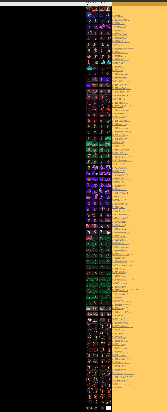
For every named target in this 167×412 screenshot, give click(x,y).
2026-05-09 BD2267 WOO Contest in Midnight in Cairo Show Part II (120, 91)
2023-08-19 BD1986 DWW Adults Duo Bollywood (118, 308)
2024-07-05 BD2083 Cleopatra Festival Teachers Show (118, 137)
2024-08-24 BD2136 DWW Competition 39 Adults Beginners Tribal (120, 58)
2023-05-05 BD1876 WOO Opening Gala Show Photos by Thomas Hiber (120, 349)
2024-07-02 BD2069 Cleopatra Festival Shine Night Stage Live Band (120, 293)
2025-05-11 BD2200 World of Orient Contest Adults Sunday (119, 84)
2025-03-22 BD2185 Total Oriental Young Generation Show (119, 37)
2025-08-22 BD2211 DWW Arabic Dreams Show (118, 194)
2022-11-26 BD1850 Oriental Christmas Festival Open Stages (119, 337)
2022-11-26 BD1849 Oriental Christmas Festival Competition (119, 381)
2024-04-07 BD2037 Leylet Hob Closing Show (117, 378)
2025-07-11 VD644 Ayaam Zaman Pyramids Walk (118, 52)
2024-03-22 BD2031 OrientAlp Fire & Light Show (118, 69)
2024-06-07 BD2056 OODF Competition (117, 354)
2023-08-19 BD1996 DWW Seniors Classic (117, 387)
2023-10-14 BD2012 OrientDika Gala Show (117, 169)
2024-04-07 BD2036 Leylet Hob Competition (117, 200)
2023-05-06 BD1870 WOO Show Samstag (117, 319)
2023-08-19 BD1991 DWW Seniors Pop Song (117, 309)
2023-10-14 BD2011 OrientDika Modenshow (117, 98)
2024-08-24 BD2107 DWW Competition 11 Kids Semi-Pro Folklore (120, 154)
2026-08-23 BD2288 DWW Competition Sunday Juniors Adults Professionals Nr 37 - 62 (122, 48)
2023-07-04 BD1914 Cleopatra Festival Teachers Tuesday (119, 32)
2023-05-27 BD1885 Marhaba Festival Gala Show (118, 227)
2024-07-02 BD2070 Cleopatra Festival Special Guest (118, 29)
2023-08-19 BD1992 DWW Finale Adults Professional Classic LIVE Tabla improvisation (122, 335)
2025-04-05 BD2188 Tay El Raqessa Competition (118, 186)
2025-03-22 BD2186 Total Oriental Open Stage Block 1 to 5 (119, 370)
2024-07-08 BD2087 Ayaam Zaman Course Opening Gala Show (119, 38)
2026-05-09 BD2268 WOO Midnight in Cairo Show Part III (119, 162)
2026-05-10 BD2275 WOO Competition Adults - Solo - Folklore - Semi (120, 20)
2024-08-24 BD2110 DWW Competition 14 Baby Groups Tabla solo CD (120, 72)
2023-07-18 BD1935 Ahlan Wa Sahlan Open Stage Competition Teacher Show (121, 179)
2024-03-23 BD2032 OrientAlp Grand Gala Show (118, 175)
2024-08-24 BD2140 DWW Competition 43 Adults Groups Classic (120, 150)
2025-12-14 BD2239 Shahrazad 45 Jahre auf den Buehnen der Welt (120, 217)
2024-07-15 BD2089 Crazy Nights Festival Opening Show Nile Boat (120, 151)
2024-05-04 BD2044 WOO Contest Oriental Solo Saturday (119, 195)
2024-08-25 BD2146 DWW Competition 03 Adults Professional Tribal (120, 267)
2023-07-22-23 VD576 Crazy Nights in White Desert (118, 136)
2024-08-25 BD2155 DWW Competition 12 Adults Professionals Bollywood (121, 121)
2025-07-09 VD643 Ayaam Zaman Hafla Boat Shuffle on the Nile (120, 163)
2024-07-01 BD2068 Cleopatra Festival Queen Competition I (119, 122)
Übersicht (87, 5)
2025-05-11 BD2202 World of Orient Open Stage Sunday (119, 176)
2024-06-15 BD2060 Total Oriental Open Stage (117, 119)
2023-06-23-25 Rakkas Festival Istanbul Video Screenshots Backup (120, 238)
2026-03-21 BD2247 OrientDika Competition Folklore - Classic (119, 100)
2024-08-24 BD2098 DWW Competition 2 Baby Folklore (119, 257)
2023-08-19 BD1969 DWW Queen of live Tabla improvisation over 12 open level (121, 187)
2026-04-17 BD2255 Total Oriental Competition (118, 112)
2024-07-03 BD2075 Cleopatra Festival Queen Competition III (119, 299)
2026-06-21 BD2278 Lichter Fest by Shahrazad (117, 107)
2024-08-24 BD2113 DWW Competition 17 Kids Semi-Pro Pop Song (120, 290)
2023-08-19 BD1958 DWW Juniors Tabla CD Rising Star (119, 185)
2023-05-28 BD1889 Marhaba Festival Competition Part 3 (119, 385)
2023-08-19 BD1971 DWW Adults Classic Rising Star (118, 359)
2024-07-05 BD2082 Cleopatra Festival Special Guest (118, 208)
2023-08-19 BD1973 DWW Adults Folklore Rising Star (118, 276)
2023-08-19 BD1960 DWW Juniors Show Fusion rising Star (119, 369)
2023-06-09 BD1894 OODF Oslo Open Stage (117, 196)
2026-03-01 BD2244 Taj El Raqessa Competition (118, 357)
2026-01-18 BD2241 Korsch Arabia (116, 171)
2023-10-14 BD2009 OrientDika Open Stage (117, 104)
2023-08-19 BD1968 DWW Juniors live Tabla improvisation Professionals (121, 184)
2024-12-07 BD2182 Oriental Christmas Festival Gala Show (119, 316)
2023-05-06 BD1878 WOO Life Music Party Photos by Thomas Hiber (120, 149)
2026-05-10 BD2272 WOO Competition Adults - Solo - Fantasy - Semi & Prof (121, 105)
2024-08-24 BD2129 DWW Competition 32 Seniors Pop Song (119, 348)
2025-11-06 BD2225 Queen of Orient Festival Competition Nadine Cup (120, 330)
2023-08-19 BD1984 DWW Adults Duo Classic (117, 315)
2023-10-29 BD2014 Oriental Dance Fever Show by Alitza (119, 209)
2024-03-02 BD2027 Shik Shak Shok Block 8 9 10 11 (118, 277)
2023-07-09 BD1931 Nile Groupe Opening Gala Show (118, 164)
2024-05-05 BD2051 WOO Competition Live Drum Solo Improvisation (120, 323)
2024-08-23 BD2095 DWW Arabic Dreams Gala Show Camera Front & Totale (121, 42)
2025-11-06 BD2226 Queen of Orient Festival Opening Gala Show (120, 166)
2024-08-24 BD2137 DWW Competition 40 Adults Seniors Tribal (120, 144)
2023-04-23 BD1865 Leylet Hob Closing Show (117, 59)
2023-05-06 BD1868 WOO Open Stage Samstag (118, 201)
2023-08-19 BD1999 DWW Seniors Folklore (117, 146)
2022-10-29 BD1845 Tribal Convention (117, 123)
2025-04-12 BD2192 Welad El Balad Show (117, 268)
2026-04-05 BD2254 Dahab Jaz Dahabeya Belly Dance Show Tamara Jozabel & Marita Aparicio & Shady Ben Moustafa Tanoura (127, 249)
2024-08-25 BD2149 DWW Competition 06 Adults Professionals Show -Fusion (121, 33)
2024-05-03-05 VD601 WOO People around (117, 143)
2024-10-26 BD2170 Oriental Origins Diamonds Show (118, 350)
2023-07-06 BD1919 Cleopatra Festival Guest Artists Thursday (119, 34)
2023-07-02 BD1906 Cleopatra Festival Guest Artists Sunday (119, 19)
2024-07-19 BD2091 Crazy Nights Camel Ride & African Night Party (120, 174)
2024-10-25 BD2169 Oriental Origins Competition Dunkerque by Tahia (120, 229)
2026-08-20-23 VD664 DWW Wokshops (117, 85)
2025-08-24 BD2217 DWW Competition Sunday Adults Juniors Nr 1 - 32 (121, 363)
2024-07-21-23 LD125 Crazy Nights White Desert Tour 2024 (119, 223)
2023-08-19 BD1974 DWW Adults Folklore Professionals (119, 26)
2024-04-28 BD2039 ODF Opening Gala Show (117, 317)
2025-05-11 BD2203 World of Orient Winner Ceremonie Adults (119, 120)
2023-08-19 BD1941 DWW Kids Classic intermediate (118, 142)
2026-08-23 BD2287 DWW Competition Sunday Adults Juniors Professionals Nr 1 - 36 (122, 215)
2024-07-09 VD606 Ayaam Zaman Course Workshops (118, 380)
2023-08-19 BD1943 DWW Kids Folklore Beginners (118, 234)
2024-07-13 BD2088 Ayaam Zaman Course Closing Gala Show (119, 339)
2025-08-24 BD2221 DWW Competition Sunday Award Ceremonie (120, 295)
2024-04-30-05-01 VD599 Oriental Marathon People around (119, 371)
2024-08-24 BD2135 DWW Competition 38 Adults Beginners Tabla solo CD (121, 90)
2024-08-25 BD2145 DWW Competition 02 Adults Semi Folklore (120, 367)
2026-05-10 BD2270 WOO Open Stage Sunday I (118, 79)
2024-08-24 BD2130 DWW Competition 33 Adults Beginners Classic (120, 302)
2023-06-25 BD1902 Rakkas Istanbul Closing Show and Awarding (120, 334)
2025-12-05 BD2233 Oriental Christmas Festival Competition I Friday (120, 346)
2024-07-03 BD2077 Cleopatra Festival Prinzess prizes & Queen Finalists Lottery (121, 81)
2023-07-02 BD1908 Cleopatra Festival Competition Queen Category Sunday (121, 285)
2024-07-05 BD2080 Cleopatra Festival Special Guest (118, 109)
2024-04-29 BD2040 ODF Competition (117, 111)
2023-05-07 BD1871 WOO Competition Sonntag (118, 332)
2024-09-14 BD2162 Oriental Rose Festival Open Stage (118, 252)
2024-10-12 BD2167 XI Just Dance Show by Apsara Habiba (119, 127)
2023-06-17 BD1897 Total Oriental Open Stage (117, 16)
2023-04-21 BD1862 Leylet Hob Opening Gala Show (118, 102)
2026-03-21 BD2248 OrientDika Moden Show (117, 284)
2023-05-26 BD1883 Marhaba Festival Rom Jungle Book (119, 253)
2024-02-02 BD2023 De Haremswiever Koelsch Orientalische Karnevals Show (121, 173)
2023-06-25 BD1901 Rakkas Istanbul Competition (118, 248)
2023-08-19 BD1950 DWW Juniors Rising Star (117, 340)
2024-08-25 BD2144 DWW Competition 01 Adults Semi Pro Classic (120, 250)
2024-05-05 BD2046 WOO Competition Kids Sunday (118, 294)
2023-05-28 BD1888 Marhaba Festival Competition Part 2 (119, 251)
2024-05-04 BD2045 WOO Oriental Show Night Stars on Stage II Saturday (121, 61)
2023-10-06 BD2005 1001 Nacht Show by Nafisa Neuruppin (119, 152)
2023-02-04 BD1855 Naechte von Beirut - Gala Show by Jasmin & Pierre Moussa (121, 115)
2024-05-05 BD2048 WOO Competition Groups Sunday (119, 92)
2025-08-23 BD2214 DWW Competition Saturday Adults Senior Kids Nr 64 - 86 (121, 232)
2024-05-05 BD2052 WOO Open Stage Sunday (117, 256)
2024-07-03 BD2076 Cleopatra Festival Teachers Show (118, 99)
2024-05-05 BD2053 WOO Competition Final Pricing (118, 325)
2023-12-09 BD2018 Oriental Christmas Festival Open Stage (119, 160)
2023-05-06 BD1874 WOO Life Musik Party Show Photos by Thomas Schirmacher (122, 301)
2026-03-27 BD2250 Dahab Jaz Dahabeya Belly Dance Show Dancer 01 (120, 255)
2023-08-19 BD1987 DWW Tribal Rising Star (117, 180)
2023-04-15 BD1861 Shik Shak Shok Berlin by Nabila (118, 80)
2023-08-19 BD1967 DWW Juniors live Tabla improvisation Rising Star (120, 213)
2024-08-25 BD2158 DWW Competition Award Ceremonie (119, 275)
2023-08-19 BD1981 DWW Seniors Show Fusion (118, 351)
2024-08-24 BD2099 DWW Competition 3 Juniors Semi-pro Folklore (120, 135)
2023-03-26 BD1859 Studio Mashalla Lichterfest (118, 266)
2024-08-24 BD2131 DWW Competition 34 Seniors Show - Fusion (120, 148)
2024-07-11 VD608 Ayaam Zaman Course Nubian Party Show (119, 372)
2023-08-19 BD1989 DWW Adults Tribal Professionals (118, 198)
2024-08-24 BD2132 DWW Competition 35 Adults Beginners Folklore (120, 60)
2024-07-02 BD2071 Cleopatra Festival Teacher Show (118, 64)
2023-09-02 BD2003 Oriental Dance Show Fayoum (118, 126)
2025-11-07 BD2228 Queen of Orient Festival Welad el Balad (119, 280)
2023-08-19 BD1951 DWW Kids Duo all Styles (117, 297)
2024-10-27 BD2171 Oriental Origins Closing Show (118, 271)
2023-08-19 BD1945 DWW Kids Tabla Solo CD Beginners (119, 237)
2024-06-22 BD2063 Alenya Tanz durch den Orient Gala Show (119, 292)
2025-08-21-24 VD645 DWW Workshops (117, 55)
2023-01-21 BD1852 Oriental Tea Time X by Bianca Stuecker (119, 326)
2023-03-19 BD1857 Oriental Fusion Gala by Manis (118, 172)
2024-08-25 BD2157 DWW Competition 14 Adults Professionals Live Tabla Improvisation (123, 261)
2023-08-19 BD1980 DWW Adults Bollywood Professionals (119, 182)
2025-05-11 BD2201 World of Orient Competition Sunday (119, 212)
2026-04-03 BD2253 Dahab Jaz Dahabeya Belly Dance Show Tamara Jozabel (121, 87)
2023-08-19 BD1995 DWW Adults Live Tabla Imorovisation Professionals (121, 313)
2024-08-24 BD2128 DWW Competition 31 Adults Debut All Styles (120, 74)
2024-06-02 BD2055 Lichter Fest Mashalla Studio (118, 93)
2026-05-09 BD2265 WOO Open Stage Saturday (118, 22)
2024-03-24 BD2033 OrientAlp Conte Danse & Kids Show (119, 56)
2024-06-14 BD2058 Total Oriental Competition (118, 239)
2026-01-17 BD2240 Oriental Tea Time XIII (117, 242)
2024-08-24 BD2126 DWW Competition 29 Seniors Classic (119, 228)
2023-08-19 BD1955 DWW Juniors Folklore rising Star (118, 17)
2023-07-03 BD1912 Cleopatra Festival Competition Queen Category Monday (121, 46)
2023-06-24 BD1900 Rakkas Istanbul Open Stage (118, 383)
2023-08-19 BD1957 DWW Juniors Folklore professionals (119, 362)
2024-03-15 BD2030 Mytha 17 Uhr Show (117, 159)
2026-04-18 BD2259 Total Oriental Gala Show (117, 300)
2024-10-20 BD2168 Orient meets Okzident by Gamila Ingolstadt (120, 341)
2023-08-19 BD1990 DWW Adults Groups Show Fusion (118, 101)
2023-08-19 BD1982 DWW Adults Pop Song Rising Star (119, 15)
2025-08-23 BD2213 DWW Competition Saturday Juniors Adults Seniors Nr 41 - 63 (122, 161)
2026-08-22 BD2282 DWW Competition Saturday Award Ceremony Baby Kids (121, 132)
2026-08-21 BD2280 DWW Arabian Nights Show (118, 30)
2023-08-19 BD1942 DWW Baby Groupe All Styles (118, 189)
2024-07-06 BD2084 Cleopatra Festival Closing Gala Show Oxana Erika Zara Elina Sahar (122, 386)
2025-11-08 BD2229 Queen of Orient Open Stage (118, 75)
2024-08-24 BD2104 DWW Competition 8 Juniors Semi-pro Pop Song (120, 129)
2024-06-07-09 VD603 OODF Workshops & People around (119, 240)
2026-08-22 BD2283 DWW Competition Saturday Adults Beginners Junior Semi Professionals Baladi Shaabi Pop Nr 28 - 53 (126, 289)
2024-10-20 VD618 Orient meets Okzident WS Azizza (118, 133)
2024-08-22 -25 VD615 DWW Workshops (117, 373)
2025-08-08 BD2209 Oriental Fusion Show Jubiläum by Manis (119, 231)
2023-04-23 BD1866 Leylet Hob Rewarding (117, 178)
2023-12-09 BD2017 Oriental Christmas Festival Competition (119, 214)
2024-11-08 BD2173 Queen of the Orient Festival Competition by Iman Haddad (121, 156)
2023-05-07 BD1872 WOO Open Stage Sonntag (118, 165)
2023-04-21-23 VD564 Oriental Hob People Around (118, 273)
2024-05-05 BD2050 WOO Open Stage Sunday (117, 36)
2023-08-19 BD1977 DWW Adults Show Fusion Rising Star (119, 23)
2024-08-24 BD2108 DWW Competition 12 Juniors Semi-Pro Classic (120, 110)
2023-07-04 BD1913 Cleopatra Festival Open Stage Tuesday (119, 39)
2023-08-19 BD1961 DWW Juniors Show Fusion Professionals (119, 356)
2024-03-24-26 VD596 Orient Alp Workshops (117, 207)
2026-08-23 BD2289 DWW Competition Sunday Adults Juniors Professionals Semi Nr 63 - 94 (123, 374)
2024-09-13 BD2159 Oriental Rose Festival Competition (119, 274)
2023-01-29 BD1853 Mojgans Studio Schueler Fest (118, 226)
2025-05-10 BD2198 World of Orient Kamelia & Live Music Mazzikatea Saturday (122, 358)
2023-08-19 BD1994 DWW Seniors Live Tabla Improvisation (119, 145)
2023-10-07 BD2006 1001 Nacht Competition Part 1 (118, 260)
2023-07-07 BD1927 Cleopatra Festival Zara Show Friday (119, 222)
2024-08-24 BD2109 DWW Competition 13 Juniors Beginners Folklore (120, 230)
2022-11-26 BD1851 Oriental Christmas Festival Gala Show (119, 306)
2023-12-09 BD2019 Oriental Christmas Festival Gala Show (119, 224)
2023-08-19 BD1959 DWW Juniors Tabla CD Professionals (119, 139)
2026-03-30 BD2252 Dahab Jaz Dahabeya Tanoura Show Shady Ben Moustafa (121, 318)
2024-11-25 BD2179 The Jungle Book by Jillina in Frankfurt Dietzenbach (121, 384)
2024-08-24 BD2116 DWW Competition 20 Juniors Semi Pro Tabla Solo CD (121, 47)
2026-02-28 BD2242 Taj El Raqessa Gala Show (117, 130)
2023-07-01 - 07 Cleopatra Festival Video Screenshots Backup (119, 190)
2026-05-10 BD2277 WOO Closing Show (117, 73)
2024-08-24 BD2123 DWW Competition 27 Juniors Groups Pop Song (120, 247)
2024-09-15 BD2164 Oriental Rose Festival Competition (119, 365)
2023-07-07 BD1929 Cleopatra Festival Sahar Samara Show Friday (120, 202)
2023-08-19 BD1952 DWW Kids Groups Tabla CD (118, 364)
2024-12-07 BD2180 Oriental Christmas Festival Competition (119, 272)
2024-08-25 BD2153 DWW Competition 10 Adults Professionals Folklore (121, 304)
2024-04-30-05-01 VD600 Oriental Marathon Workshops (119, 278)
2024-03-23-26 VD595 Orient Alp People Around (118, 108)
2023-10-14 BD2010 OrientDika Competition (117, 25)
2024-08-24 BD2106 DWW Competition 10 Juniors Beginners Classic (120, 320)
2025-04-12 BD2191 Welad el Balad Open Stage (118, 54)
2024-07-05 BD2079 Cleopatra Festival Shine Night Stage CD (119, 157)
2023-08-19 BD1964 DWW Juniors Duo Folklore (118, 68)
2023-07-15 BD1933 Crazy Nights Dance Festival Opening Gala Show (120, 70)
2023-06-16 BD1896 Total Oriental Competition (118, 366)
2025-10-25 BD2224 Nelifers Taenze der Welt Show (118, 24)
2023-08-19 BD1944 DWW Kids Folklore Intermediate (118, 347)
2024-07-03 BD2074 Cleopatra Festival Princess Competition (119, 35)
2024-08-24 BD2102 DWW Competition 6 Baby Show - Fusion (119, 283)
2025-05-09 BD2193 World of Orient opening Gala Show (119, 153)
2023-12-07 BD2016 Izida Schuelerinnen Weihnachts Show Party (120, 95)
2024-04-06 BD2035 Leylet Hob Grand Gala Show (118, 140)
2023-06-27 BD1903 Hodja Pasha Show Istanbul (118, 206)
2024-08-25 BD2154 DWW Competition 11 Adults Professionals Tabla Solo (121, 360)
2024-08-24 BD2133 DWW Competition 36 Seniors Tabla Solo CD (120, 263)
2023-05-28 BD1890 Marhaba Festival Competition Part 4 (119, 344)
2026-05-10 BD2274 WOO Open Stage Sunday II (118, 345)
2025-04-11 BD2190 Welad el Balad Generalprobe (118, 67)
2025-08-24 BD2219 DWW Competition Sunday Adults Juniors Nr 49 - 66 (121, 103)
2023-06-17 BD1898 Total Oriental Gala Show (117, 71)
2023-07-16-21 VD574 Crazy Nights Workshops (118, 241)
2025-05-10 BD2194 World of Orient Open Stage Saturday (119, 236)
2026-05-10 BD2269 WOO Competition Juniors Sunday (119, 287)
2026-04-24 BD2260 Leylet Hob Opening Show (118, 18)
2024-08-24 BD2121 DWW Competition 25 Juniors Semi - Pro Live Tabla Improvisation (122, 327)
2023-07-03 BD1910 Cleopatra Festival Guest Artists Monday (119, 141)
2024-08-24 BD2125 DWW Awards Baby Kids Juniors (118, 321)
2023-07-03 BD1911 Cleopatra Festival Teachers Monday (119, 167)
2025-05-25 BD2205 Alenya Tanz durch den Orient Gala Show (119, 65)
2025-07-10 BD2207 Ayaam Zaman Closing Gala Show (118, 188)
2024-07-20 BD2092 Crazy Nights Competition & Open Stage (119, 264)
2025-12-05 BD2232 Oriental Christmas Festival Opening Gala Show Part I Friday (122, 379)
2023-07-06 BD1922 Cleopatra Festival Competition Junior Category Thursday (121, 361)
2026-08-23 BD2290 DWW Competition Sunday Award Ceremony (120, 322)
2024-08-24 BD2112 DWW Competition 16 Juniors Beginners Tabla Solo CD (121, 89)
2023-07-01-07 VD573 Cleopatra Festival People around (119, 303)
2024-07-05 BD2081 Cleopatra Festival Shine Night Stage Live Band (120, 233)
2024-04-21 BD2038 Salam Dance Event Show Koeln (118, 45)
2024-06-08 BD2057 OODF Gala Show (117, 282)
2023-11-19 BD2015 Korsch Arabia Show (117, 343)
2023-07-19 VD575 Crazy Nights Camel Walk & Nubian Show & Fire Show (121, 218)
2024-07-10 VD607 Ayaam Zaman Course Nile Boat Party (119, 225)
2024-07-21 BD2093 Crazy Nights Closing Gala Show (118, 377)
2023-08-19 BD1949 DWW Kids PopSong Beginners (118, 216)
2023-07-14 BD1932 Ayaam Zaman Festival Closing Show (119, 338)
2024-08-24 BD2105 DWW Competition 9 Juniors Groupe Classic (120, 177)
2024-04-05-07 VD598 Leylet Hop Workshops (117, 63)
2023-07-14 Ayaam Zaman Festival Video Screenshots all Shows (119, 168)
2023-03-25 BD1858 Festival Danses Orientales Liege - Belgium (120, 203)
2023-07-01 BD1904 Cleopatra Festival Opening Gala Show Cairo (120, 291)
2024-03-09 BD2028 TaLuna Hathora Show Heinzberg (118, 27)
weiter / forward (118, 7)
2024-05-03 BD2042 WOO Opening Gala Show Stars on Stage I (119, 204)
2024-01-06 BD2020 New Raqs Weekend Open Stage (118, 134)
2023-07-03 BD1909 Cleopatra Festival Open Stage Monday (119, 51)
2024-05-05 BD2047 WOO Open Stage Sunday (117, 191)
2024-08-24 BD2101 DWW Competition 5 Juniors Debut (119, 125)
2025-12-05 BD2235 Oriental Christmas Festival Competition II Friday (120, 329)
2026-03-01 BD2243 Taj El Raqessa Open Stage (118, 243)
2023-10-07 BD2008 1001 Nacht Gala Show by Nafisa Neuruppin (120, 296)
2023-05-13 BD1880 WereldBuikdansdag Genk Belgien (119, 331)
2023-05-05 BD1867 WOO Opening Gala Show (117, 310)
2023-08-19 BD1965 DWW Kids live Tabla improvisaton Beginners (120, 183)
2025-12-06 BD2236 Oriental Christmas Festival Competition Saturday (120, 210)
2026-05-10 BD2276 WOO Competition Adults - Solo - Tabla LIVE (120, 192)
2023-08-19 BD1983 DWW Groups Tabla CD (117, 28)
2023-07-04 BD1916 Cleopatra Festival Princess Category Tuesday (120, 307)
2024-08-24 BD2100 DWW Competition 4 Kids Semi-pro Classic (120, 352)
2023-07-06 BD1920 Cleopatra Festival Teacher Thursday (119, 353)
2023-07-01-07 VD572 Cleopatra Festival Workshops (118, 258)
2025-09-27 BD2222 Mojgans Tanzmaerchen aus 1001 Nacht (119, 21)
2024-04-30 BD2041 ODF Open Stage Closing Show (118, 50)
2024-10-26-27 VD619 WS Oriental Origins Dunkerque (118, 298)
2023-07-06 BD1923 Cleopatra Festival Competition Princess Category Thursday (122, 312)
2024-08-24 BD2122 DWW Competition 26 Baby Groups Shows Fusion (120, 88)
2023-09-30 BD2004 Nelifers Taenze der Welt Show (118, 305)
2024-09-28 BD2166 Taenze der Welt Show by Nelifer (118, 117)
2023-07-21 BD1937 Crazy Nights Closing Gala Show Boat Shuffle (120, 193)
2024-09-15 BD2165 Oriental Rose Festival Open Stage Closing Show (120, 62)
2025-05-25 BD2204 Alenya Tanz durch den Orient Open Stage (119, 83)
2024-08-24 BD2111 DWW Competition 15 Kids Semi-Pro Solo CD (120, 324)
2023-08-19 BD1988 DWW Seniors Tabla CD (117, 40)
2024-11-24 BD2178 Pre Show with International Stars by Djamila (120, 124)
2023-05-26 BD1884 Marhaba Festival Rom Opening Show (119, 286)
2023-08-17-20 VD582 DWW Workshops (117, 66)
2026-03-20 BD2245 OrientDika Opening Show (118, 333)
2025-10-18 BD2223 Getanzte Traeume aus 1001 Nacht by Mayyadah (120, 245)
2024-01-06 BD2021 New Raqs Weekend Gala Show (118, 205)
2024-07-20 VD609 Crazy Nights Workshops (117, 270)
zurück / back (114, 7)
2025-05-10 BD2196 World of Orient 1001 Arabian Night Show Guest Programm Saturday (123, 376)
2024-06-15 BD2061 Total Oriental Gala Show (117, 118)
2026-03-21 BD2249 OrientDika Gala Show (117, 158)
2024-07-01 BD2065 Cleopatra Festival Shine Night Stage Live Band (120, 197)
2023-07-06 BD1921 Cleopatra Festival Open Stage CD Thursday (120, 220)
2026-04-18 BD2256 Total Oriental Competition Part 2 (118, 147)
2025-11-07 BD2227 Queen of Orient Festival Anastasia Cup (119, 259)
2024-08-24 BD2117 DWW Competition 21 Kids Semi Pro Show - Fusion (121, 181)
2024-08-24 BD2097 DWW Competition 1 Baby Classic (119, 49)
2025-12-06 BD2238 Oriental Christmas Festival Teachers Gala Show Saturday (121, 368)
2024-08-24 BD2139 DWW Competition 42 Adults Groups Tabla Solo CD (121, 128)
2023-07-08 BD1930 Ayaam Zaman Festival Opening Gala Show (120, 53)
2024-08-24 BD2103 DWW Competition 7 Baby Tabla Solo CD (119, 77)
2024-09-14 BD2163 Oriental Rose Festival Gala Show (118, 219)
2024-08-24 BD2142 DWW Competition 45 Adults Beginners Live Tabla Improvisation (122, 199)
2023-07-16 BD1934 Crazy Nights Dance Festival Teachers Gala (119, 116)
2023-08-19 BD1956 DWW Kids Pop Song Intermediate (118, 269)
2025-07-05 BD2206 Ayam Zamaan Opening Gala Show (119, 113)
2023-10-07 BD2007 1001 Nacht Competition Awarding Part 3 (119, 44)
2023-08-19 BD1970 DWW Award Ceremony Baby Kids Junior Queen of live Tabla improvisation (123, 279)
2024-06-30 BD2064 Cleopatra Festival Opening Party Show (119, 78)
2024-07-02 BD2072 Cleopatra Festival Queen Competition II (119, 43)
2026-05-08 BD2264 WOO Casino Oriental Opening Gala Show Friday (120, 311)
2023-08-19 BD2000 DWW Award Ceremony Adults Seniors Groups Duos (121, 114)
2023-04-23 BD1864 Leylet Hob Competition (117, 375)
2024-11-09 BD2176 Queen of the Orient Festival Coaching (119, 82)
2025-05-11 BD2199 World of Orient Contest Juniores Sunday (119, 262)
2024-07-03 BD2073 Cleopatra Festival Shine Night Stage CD (119, 106)
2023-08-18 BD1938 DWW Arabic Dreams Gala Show (118, 355)
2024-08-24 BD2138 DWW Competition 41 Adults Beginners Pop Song (120, 244)
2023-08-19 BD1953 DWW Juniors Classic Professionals (119, 235)
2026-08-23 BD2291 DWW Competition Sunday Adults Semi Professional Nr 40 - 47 (122, 254)
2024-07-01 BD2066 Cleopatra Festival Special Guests (118, 31)
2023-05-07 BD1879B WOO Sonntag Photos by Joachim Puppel (119, 314)
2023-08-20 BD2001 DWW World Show (117, 97)
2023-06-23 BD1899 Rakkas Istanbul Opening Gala (118, 76)
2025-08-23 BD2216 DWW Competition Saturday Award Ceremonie (120, 342)
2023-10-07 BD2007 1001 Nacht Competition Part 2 (118, 170)
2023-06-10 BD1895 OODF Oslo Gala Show (117, 155)
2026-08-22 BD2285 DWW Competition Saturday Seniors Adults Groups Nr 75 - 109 (122, 265)
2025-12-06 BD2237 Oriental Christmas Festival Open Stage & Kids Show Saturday (122, 86)
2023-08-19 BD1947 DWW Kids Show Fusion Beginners (119, 57)
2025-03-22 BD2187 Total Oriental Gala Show (117, 336)
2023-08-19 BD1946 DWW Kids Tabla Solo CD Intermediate (119, 221)
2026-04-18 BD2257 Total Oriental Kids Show (117, 328)
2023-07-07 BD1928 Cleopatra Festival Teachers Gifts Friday (119, 211)
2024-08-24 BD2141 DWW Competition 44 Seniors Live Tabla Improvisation (121, 131)
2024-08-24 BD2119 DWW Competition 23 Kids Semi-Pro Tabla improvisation (121, 281)
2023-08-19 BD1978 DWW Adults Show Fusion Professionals (119, 382)
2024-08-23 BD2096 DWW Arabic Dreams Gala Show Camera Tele (120, 96)
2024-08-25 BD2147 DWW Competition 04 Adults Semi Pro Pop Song (120, 288)
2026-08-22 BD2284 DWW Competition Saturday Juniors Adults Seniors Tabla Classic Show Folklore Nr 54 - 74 (125, 94)
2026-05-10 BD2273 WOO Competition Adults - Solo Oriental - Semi (120, 138)
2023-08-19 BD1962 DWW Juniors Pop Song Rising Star (119, 41)
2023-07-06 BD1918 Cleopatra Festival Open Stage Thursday (119, 246)
